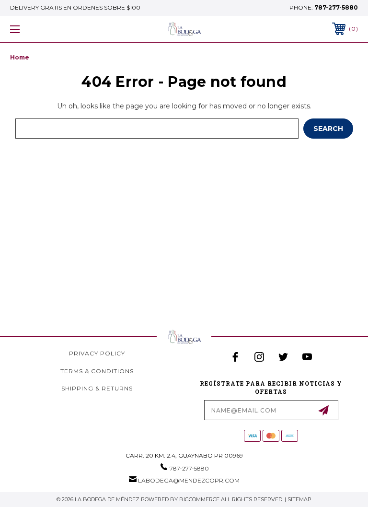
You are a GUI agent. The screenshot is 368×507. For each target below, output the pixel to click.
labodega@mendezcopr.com (189, 480)
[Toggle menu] (45, 29)
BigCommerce (199, 499)
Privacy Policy (97, 353)
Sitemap (299, 499)
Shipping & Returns (97, 388)
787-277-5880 (336, 7)
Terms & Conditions (97, 371)
